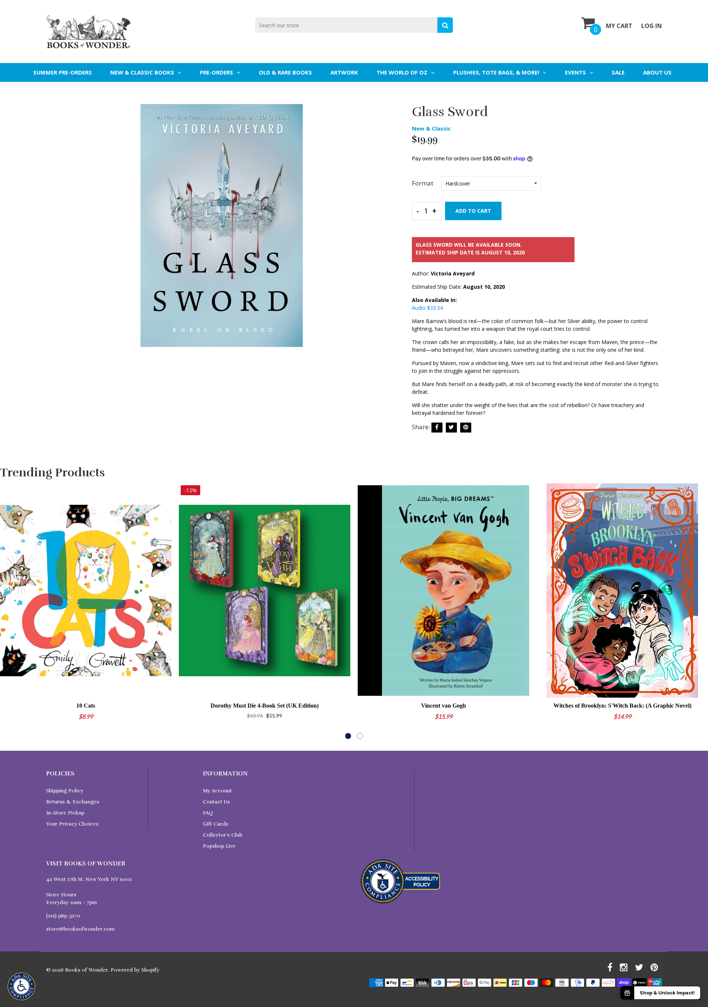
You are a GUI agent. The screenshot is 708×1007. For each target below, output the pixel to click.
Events (575, 72)
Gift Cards (215, 824)
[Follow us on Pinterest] (465, 428)
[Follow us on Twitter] (451, 428)
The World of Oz (401, 72)
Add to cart (473, 210)
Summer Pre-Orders (62, 72)
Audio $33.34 (427, 307)
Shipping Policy (64, 791)
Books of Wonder (86, 970)
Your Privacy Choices (72, 824)
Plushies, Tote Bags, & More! (496, 72)
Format (422, 183)
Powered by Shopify (135, 970)
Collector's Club (222, 835)
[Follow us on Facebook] (436, 428)
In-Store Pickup (65, 813)
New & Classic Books (142, 72)
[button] (348, 736)
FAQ (208, 813)
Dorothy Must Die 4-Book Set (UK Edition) (265, 705)
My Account (217, 791)
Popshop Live (219, 846)
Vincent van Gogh (443, 705)
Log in (651, 26)
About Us (657, 72)
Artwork (344, 72)
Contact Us (216, 802)
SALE (618, 72)
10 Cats (85, 705)
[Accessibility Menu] (21, 986)
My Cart (619, 26)
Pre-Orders (216, 72)
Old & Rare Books (285, 72)
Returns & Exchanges (72, 802)
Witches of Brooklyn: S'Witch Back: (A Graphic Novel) (622, 705)
